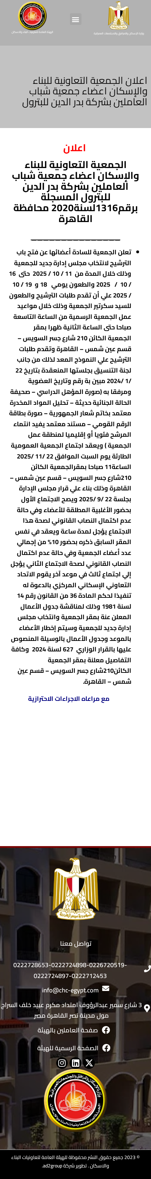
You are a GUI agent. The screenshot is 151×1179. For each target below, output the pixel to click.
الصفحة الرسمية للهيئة (67, 1048)
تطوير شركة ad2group (65, 1165)
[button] (75, 19)
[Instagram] (62, 1063)
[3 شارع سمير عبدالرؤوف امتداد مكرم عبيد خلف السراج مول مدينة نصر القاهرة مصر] (147, 1008)
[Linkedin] (75, 1063)
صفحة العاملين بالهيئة (68, 1030)
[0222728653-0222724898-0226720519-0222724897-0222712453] (147, 968)
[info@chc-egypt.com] (105, 988)
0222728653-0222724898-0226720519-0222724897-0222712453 (70, 970)
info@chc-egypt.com (70, 990)
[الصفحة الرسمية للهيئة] (106, 1048)
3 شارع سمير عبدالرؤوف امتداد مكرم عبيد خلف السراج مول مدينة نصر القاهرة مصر (71, 1010)
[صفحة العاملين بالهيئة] (106, 1030)
